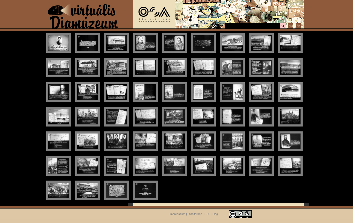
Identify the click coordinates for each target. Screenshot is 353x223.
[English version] (298, 27)
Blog (215, 213)
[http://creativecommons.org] (240, 213)
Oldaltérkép (195, 213)
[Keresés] (283, 27)
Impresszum (177, 213)
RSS (207, 213)
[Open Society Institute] (154, 27)
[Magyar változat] (290, 27)
